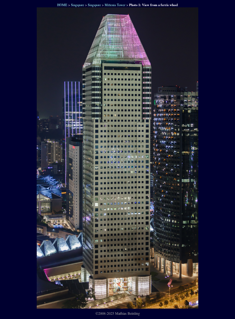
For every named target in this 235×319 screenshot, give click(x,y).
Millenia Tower (115, 5)
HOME (61, 5)
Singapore (77, 5)
